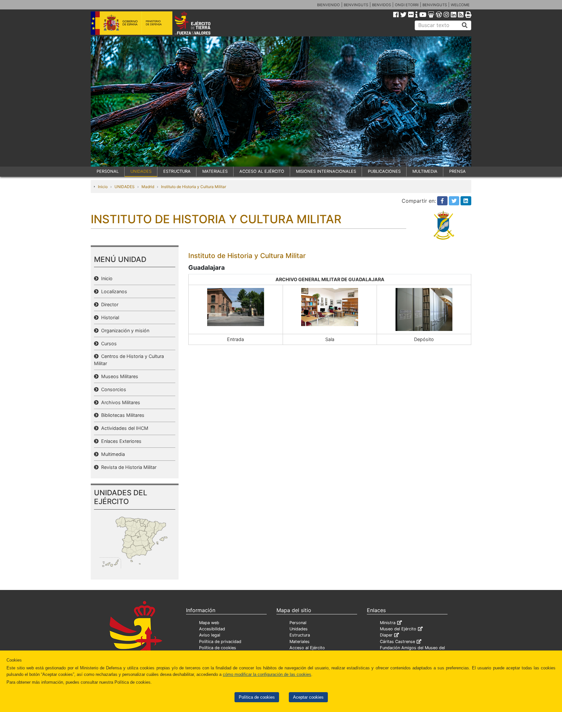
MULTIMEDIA (424, 171)
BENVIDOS (381, 5)
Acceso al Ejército (307, 647)
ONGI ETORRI (407, 5)
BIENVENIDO (328, 5)
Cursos (108, 343)
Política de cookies (257, 697)
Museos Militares (118, 376)
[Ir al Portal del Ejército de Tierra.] (200, 22)
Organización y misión (124, 330)
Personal (297, 622)
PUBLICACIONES (384, 171)
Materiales (299, 641)
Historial (109, 317)
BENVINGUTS (356, 5)
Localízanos (113, 291)
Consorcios (112, 389)
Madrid (147, 186)
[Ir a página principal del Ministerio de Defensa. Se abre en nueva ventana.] (131, 22)
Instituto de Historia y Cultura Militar (193, 186)
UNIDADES (141, 171)
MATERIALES (215, 171)
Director (108, 304)
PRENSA (457, 171)
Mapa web (209, 622)
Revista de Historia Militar (127, 467)
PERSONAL (108, 171)
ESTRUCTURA (177, 171)
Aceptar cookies (308, 697)
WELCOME (460, 5)
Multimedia (112, 454)
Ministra (387, 622)
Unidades (298, 628)
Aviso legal (209, 635)
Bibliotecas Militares (121, 415)
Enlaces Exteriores (120, 441)
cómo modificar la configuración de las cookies (267, 674)
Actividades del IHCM (123, 428)
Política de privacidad (220, 641)
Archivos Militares (119, 402)
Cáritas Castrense (397, 641)
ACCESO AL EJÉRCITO (261, 171)
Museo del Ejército (398, 628)
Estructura (299, 635)
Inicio (103, 186)
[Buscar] (465, 25)
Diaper (386, 635)
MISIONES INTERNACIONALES (326, 171)
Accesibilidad (212, 628)
